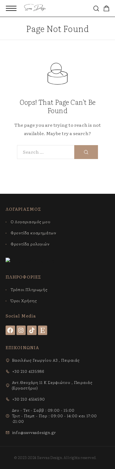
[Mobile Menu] (11, 8)
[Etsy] (42, 330)
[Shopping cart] (106, 8)
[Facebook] (10, 330)
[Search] (96, 8)
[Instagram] (21, 330)
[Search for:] (46, 152)
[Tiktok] (32, 330)
